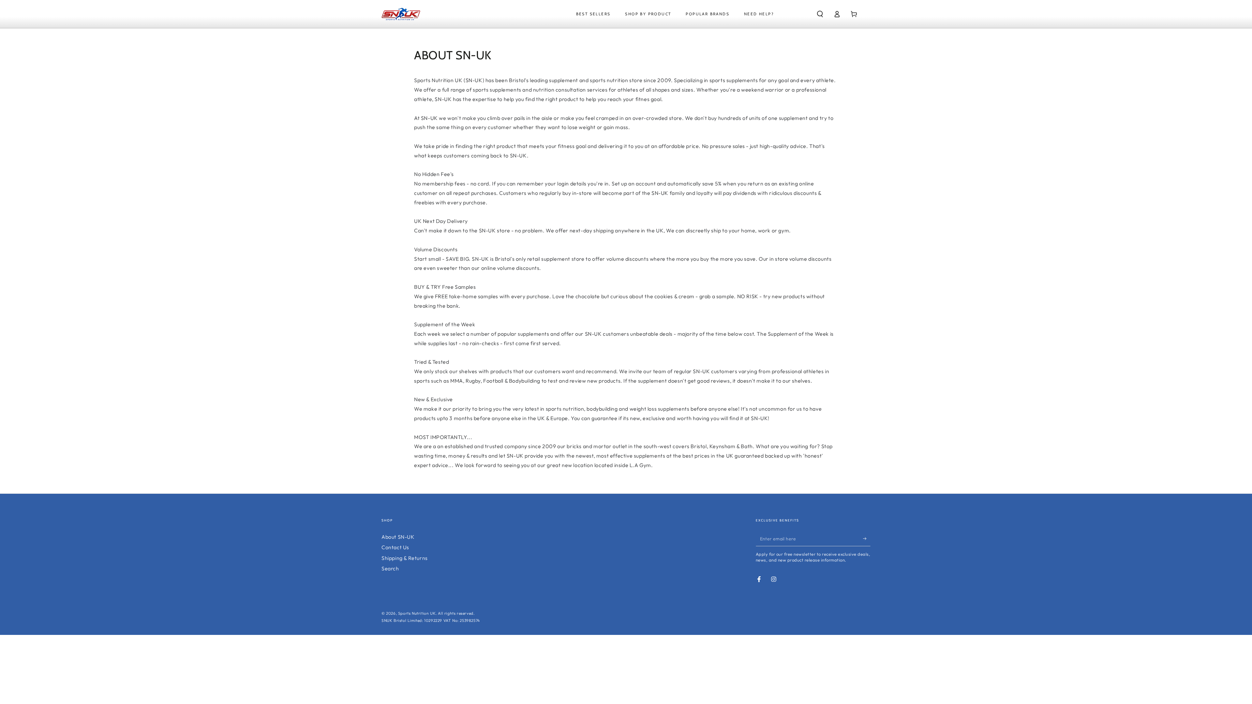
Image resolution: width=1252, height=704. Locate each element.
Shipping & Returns (404, 558)
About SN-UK (398, 537)
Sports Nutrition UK (417, 613)
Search (390, 568)
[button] (820, 14)
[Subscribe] (867, 539)
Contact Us (395, 547)
